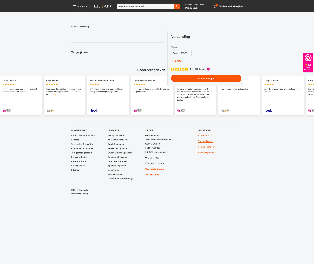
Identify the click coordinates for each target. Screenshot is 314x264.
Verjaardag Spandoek (118, 148)
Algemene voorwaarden (82, 148)
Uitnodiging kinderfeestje (120, 178)
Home (74, 26)
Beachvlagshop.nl (206, 152)
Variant (174, 47)
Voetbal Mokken (115, 174)
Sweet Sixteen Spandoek (120, 152)
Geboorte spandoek (117, 161)
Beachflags (113, 169)
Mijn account (191, 7)
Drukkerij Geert (205, 141)
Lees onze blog (152, 174)
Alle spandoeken (116, 135)
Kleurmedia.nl (205, 135)
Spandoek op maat (117, 165)
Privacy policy (78, 165)
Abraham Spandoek (117, 139)
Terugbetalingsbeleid (81, 152)
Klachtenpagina (78, 161)
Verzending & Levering (82, 144)
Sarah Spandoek (116, 144)
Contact (75, 139)
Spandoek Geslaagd (117, 157)
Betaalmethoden (79, 157)
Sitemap (75, 169)
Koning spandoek (206, 146)
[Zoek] (177, 6)
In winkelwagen (206, 78)
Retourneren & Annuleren (83, 135)
